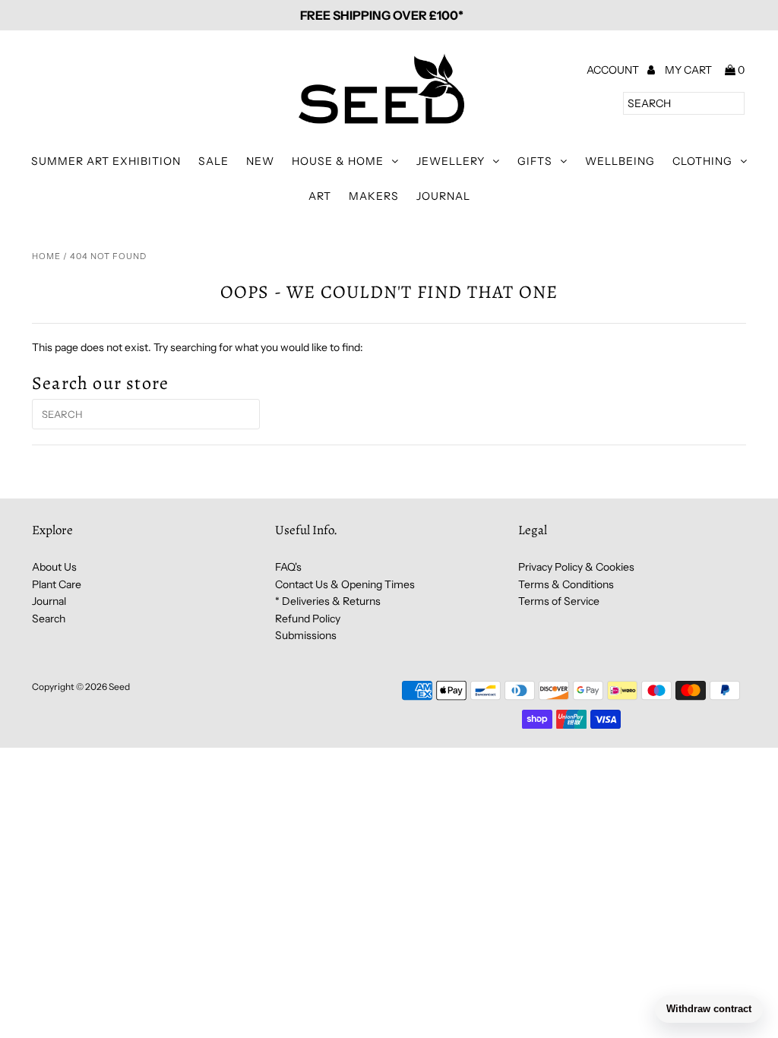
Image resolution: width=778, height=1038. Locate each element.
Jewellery (450, 161)
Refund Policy (307, 618)
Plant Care (56, 584)
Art (319, 196)
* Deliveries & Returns (328, 601)
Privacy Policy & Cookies (576, 567)
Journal (443, 196)
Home (46, 256)
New (260, 161)
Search (48, 618)
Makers (374, 196)
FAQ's (288, 567)
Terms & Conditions (566, 584)
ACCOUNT (614, 70)
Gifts (534, 161)
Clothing (702, 161)
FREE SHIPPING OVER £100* (381, 15)
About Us (54, 567)
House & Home (338, 161)
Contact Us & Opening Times (345, 584)
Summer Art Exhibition (106, 161)
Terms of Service (558, 601)
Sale (213, 161)
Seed (119, 686)
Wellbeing (620, 161)
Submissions (306, 635)
